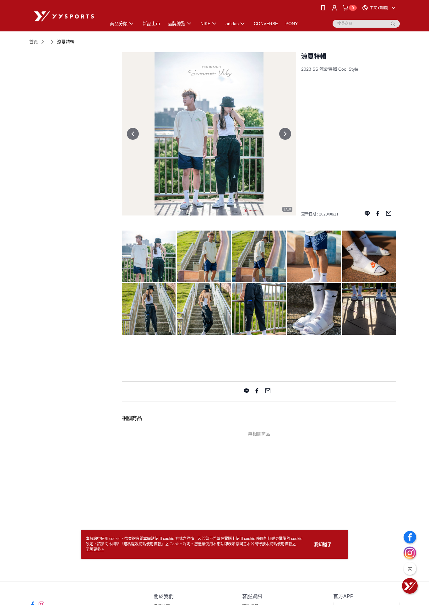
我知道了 (323, 544)
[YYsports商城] (64, 16)
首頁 (33, 41)
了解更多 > (95, 549)
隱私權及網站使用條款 (142, 544)
